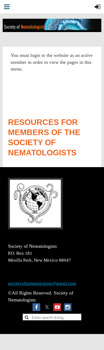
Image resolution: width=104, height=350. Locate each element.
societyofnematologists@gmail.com (42, 283)
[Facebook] (36, 307)
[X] (47, 307)
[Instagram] (67, 307)
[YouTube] (57, 307)
